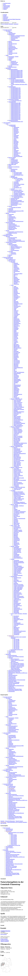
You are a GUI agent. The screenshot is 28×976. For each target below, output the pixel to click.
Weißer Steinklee (17, 463)
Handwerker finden (12, 681)
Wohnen (7, 230)
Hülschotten (16, 142)
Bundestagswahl (14, 62)
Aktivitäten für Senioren (16, 207)
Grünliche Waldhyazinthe (19, 498)
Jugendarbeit (16, 183)
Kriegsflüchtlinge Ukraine (16, 203)
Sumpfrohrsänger (17, 373)
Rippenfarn (16, 537)
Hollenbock (16, 141)
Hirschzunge (16, 532)
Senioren (10, 206)
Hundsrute (16, 533)
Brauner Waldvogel (18, 581)
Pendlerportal (11, 686)
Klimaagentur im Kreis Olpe (14, 671)
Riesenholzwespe (17, 556)
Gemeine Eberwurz (18, 403)
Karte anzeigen (4, 934)
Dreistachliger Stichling (18, 619)
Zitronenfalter (16, 612)
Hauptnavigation (6, 5)
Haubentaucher (17, 320)
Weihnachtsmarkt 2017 (15, 113)
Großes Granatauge (18, 573)
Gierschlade (16, 137)
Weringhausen (16, 155)
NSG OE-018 (16, 642)
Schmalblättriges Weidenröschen (20, 443)
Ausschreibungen (11, 33)
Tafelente (15, 374)
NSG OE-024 (16, 646)
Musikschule (11, 219)
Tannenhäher (16, 375)
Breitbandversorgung (12, 232)
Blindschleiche (17, 618)
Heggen (15, 140)
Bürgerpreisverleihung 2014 (16, 73)
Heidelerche (16, 324)
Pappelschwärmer (17, 603)
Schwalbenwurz (17, 459)
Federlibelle (16, 563)
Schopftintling (16, 538)
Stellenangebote (11, 49)
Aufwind (13, 188)
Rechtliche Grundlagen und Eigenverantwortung (16, 667)
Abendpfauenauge (17, 577)
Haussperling (16, 322)
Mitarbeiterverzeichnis (12, 48)
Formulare (10, 50)
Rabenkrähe (16, 351)
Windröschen (16, 466)
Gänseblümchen (17, 450)
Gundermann (16, 476)
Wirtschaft (8, 236)
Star (14, 369)
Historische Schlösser (15, 248)
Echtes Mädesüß (17, 448)
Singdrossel (16, 366)
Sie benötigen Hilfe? (18, 172)
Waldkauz (16, 387)
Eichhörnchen (16, 264)
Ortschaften (13, 126)
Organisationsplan (12, 47)
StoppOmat (13, 252)
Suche (4, 4)
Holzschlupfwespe (17, 552)
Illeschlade (16, 143)
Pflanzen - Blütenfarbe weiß (16, 446)
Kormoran (16, 337)
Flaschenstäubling (17, 527)
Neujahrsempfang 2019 (16, 97)
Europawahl (13, 61)
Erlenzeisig (16, 301)
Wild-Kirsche (16, 524)
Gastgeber (10, 243)
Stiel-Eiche (16, 521)
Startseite (5, 14)
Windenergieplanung (15, 40)
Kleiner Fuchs (16, 595)
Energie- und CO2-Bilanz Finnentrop (16, 656)
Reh (14, 275)
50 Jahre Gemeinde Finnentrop (17, 79)
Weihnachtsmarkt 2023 (15, 118)
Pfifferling (16, 535)
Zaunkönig (16, 395)
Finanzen (10, 44)
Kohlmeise (16, 333)
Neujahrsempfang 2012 (16, 89)
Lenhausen (16, 144)
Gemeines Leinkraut (18, 405)
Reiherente (16, 354)
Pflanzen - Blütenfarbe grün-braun (18, 487)
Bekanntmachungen (12, 67)
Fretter (15, 134)
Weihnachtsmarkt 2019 (15, 115)
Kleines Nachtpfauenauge (19, 597)
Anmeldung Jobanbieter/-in (19, 194)
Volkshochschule (11, 220)
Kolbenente (16, 335)
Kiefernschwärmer (17, 592)
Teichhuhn (16, 378)
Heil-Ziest (16, 434)
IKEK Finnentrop (12, 212)
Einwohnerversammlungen (13, 166)
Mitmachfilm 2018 (12, 164)
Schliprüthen (16, 150)
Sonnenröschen (17, 421)
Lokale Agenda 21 (12, 651)
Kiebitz (15, 330)
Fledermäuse (16, 267)
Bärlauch (15, 447)
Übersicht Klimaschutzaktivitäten (15, 670)
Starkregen (10, 657)
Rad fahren (10, 251)
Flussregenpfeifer (17, 306)
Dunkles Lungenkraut (18, 472)
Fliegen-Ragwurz (17, 495)
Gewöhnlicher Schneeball (19, 512)
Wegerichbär (16, 611)
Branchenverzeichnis (12, 237)
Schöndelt (16, 151)
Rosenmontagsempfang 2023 (17, 121)
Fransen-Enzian (17, 473)
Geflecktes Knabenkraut (19, 496)
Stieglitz (15, 371)
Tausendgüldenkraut (18, 445)
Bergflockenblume (17, 469)
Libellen (12, 559)
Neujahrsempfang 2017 (16, 94)
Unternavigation (6, 6)
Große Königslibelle (18, 569)
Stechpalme (16, 520)
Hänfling (15, 317)
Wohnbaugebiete (14, 159)
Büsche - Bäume (14, 504)
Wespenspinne (16, 633)
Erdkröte (15, 621)
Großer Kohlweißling (18, 588)
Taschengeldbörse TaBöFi (16, 190)
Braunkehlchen (17, 293)
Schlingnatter (16, 629)
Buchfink (15, 294)
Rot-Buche (16, 515)
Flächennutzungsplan (15, 36)
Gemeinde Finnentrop (5, 930)
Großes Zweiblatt (17, 497)
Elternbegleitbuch (14, 202)
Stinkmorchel (16, 542)
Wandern (10, 255)
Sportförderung (11, 229)
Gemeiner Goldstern (18, 404)
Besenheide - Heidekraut (19, 505)
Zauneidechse (16, 634)
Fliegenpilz (16, 528)
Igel (14, 272)
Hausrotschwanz (17, 321)
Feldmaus (16, 266)
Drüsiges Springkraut (18, 430)
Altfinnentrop (16, 127)
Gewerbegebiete (14, 161)
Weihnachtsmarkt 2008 (15, 102)
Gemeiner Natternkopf (18, 475)
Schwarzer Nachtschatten (19, 460)
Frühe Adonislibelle (18, 566)
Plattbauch (16, 574)
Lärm (9, 653)
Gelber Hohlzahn (17, 401)
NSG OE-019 (16, 643)
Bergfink (15, 289)
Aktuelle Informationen (18, 197)
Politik (7, 55)
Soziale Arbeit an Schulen (19, 184)
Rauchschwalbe (17, 352)
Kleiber (15, 331)
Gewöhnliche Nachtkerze (19, 407)
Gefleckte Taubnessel (18, 431)
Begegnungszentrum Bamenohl (17, 201)
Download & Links (18, 187)
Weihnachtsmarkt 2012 (15, 107)
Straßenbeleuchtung (15, 162)
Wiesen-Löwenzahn (18, 424)
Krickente (16, 340)
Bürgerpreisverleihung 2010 (16, 71)
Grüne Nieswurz (17, 489)
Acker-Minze (16, 468)
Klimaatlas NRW (11, 687)
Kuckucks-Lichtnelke (18, 437)
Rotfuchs (15, 277)
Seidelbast (16, 519)
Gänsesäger (16, 307)
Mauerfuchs (16, 600)
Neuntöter (16, 349)
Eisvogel (15, 299)
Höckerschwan (17, 325)
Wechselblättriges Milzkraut (19, 423)
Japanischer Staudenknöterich (20, 453)
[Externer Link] (6, 972)
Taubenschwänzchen (18, 609)
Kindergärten (11, 214)
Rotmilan (15, 358)
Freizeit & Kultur (9, 222)
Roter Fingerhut (17, 440)
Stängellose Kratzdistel (18, 444)
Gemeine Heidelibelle (18, 568)
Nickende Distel (17, 439)
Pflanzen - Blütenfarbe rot (16, 426)
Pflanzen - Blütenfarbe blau (16, 467)
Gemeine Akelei (17, 474)
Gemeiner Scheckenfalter (19, 585)
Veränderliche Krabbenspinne (20, 631)
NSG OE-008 (16, 640)
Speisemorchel (17, 540)
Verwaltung (8, 31)
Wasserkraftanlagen (15, 250)
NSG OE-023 (16, 645)
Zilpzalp (15, 396)
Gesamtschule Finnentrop (16, 100)
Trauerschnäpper (17, 379)
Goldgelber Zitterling (18, 531)
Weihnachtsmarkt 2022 (15, 116)
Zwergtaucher (16, 397)
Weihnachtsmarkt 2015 (15, 111)
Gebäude (13, 158)
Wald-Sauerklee (17, 461)
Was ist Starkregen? (15, 658)
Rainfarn (15, 415)
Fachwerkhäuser (14, 245)
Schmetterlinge (14, 576)
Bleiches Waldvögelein (18, 491)
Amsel (15, 286)
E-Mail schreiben (4, 939)
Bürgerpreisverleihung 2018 (16, 76)
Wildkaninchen (17, 281)
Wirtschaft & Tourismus (8, 235)
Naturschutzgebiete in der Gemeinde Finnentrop (17, 822)
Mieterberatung (14, 205)
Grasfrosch (16, 625)
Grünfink (15, 316)
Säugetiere (13, 262)
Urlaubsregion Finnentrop (11, 242)
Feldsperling (16, 302)
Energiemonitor (11, 691)
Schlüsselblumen (17, 418)
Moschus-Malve (17, 438)
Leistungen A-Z (11, 46)
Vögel (12, 285)
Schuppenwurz (17, 539)
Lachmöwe (16, 342)
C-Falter (15, 582)
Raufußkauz (16, 353)
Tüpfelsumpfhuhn (17, 380)
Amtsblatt (10, 58)
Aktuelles (10, 32)
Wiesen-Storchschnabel (18, 483)
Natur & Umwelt (9, 258)
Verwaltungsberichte (12, 43)
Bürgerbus (13, 170)
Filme (9, 256)
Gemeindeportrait (11, 125)
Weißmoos (16, 545)
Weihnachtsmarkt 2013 (15, 108)
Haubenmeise (16, 318)
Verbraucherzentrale (15, 198)
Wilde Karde (16, 484)
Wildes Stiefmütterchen (18, 425)
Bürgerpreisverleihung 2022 (16, 77)
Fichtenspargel (17, 526)
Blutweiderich (16, 427)
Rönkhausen (16, 148)
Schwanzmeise (17, 360)
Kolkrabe (15, 336)
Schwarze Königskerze (18, 419)
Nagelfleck (16, 602)
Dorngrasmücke (17, 296)
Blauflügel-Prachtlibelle (18, 561)
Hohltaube (16, 327)
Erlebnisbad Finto (12, 227)
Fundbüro (10, 51)
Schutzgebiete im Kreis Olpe (17, 649)
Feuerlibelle (16, 564)
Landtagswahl (14, 63)
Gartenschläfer (17, 268)
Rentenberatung (14, 169)
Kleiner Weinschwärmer (19, 596)
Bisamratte (16, 263)
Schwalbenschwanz (18, 605)
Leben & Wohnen (6, 122)
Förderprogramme (12, 678)
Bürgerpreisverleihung (13, 69)
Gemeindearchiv (11, 216)
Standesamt (10, 208)
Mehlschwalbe (17, 346)
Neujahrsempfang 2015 (16, 92)
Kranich (15, 339)
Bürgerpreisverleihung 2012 (16, 72)
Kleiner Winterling (17, 412)
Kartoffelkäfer (16, 554)
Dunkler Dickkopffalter (18, 584)
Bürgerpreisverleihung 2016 (16, 75)
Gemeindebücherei (12, 217)
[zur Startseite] (9, 24)
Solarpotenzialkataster (12, 675)
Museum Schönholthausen (16, 246)
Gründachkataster (12, 677)
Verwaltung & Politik (7, 29)
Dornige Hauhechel (18, 429)
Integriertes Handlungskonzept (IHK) (16, 210)
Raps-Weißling (17, 604)
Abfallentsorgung (11, 259)
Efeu (14, 508)
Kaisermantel (16, 591)
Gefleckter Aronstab (18, 488)
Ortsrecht (10, 42)
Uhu (14, 383)
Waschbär (16, 282)
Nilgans (15, 350)
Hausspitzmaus (17, 271)
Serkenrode (16, 154)
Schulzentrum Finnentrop (13, 99)
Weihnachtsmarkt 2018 (15, 114)
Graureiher (16, 313)
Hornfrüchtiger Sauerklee (19, 409)
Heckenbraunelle (17, 323)
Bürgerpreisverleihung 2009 (16, 70)
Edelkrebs (16, 620)
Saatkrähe (16, 359)
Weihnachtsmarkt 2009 (15, 104)
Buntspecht (16, 295)
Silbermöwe (16, 364)
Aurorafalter (16, 580)
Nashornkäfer (16, 555)
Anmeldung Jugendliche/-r (19, 193)
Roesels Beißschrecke (18, 557)
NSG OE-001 (16, 639)
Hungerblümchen (17, 452)
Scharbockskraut (17, 417)
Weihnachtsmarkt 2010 (15, 105)
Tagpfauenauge (17, 607)
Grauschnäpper (17, 314)
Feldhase (15, 265)
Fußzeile (5, 9)
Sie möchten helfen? (18, 173)
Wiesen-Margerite (17, 465)
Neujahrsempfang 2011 (16, 87)
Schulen (10, 215)
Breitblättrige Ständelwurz (19, 492)
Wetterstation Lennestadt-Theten (15, 689)
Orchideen (13, 490)
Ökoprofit (10, 674)
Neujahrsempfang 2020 (16, 98)
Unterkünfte (16, 181)
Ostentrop (16, 145)
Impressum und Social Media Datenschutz (11, 19)
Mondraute (16, 534)
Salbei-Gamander (17, 416)
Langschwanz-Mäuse (18, 273)
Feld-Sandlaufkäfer (17, 548)
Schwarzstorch (17, 362)
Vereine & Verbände (12, 224)
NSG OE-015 (16, 641)
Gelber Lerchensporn (18, 402)
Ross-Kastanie (16, 513)
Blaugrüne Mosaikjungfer (19, 562)
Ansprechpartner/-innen (18, 174)
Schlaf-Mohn (16, 441)
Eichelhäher (16, 297)
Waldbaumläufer (17, 386)
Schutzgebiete (11, 635)
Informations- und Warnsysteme (17, 665)
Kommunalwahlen (15, 64)
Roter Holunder (17, 516)
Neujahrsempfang (12, 86)
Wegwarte (16, 481)
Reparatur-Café (14, 199)
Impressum (5, 18)
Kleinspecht (16, 332)
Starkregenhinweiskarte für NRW (15, 690)
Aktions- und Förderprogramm (14, 239)
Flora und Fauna (11, 260)
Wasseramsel (16, 392)
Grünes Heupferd (17, 551)
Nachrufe (10, 54)
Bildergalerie (8, 68)
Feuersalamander (17, 622)
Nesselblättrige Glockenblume (20, 480)
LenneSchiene (9, 234)
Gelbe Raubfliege (17, 549)
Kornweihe (16, 338)
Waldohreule (16, 388)
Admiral (15, 578)
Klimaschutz (8, 654)
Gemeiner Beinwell (18, 432)
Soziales (10, 167)
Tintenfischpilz (17, 544)
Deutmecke (16, 130)
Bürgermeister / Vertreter (13, 56)
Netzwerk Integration (18, 178)
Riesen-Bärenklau (17, 456)
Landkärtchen (16, 598)
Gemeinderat (11, 57)
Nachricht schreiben (5, 940)
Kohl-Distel (16, 414)
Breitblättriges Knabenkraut (19, 494)
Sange (15, 149)
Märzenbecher (16, 455)
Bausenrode (16, 129)
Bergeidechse (16, 616)
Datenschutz (5, 16)
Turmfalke (16, 382)
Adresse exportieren (5, 941)
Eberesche (16, 506)
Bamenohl (16, 128)
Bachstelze (16, 287)
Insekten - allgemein (15, 546)
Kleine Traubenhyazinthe (19, 477)
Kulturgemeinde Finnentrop (14, 226)
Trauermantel (16, 610)
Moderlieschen (17, 627)
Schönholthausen (17, 152)
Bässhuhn (16, 291)
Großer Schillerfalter (18, 589)
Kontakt (4, 15)
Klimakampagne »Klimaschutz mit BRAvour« (17, 672)
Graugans (16, 311)
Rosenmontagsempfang (13, 120)
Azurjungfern (16, 560)
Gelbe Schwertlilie (17, 400)
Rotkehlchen (16, 357)
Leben (7, 123)
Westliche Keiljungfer (18, 575)
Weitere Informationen (15, 669)
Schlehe (15, 517)
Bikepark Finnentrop (12, 228)
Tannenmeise (16, 376)
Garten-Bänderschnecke (18, 624)
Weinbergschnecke (17, 632)
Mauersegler (16, 344)
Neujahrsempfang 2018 (16, 96)
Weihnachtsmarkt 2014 (15, 109)
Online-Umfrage (14, 163)
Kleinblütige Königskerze (19, 411)
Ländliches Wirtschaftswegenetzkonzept (16, 241)
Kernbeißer (16, 329)
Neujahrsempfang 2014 (16, 91)
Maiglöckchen (16, 454)
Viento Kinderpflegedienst (16, 195)
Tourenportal (13, 253)
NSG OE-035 (16, 648)
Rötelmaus (16, 278)
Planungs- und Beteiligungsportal (18, 35)
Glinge (15, 138)
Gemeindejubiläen (12, 78)
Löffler (15, 343)
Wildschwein (16, 284)
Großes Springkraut (18, 408)
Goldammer (16, 310)
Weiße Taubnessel (17, 462)
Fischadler (16, 304)
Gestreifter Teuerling (18, 530)
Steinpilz (15, 541)
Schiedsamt (10, 209)
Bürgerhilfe (13, 171)
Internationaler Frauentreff (16, 200)
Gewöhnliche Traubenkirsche (20, 511)
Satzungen (13, 39)
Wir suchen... (16, 186)
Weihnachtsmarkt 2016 (15, 112)
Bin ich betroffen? (14, 662)
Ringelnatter (16, 628)
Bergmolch (16, 617)
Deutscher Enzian (17, 470)
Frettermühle (16, 135)
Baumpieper (16, 288)
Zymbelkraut (16, 486)
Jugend (9, 165)
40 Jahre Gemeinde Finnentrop (17, 80)
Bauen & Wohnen (12, 157)
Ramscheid (16, 147)
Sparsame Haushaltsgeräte (13, 683)
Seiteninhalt (5, 7)
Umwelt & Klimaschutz (8, 257)
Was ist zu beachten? (18, 192)
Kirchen (12, 249)
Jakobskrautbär (17, 590)
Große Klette (16, 433)
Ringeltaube (16, 356)
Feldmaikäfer (16, 547)
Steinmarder (16, 280)
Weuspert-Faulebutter (18, 156)
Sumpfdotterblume (17, 422)
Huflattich (16, 410)
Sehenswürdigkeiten (12, 244)
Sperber (15, 368)
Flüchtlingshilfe (14, 177)
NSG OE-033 (16, 647)
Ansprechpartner (17, 185)
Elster (15, 300)
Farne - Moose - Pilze (15, 525)
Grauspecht (16, 315)
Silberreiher (16, 365)
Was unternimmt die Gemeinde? (17, 664)
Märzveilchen (16, 479)
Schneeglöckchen (17, 458)
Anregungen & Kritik (12, 53)
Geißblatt (15, 509)
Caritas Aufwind (19, 179)
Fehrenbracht (16, 132)
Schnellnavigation (6, 3)
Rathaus (10, 41)
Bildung (7, 213)
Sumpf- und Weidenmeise (19, 372)
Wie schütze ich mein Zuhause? (17, 663)
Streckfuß (16, 606)
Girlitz (15, 309)
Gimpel (15, 308)
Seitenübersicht (6, 20)
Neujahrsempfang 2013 (16, 90)
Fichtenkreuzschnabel (18, 303)
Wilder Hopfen (17, 523)
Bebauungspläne (14, 37)
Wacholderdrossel (17, 385)
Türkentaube (16, 381)
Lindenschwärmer (17, 599)
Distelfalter (16, 583)
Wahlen (9, 60)
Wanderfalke (16, 390)
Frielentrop (16, 136)
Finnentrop (16, 133)
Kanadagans (16, 328)
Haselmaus (16, 270)
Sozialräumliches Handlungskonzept (15, 221)
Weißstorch (16, 393)
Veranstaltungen (11, 223)
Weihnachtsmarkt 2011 (15, 106)
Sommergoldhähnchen (18, 367)
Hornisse (15, 553)
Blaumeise (16, 292)
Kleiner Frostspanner (18, 593)
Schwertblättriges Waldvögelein (20, 503)
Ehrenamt (13, 176)
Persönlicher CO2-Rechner (13, 682)
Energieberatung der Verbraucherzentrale (16, 679)
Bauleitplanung (11, 34)
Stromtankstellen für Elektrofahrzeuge (16, 685)
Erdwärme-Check (12, 676)
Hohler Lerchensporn (18, 436)
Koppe (15, 626)
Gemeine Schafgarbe (18, 451)
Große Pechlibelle (17, 570)
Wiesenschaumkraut (18, 482)
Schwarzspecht (17, 361)
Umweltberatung (11, 650)
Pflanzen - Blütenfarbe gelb (16, 398)
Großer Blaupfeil (17, 571)
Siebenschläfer (17, 279)
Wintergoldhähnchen (18, 394)
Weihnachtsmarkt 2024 (15, 119)
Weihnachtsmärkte (12, 101)
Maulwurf (16, 274)
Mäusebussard (16, 345)
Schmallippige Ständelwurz (19, 502)
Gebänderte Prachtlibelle (19, 567)
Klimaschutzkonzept (12, 655)
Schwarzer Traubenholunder (19, 518)
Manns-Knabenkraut (18, 499)
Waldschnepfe (16, 389)
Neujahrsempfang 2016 (16, 93)
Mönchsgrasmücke (17, 347)
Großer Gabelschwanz (18, 586)
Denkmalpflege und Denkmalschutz (15, 231)
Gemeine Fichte (17, 510)
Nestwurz (16, 501)
